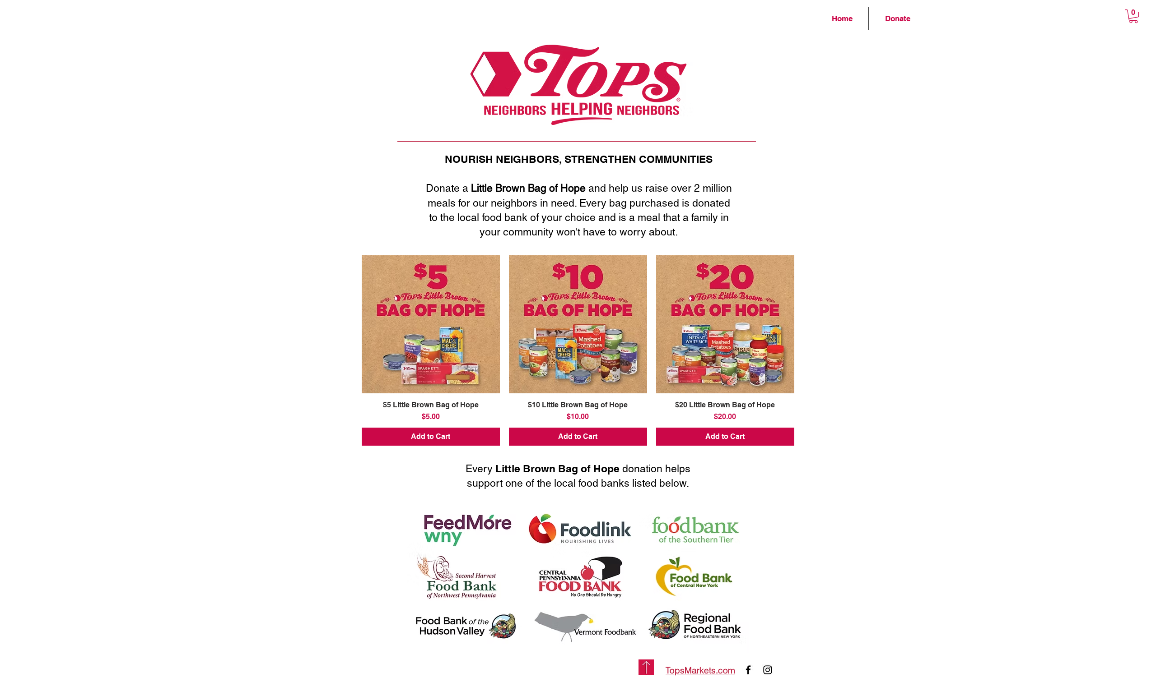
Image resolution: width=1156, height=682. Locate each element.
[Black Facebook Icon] (748, 670)
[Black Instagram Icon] (768, 670)
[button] (1133, 16)
